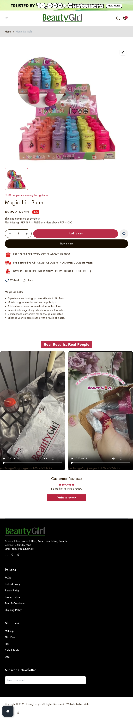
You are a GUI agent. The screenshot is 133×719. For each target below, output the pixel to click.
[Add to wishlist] (124, 233)
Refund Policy (12, 584)
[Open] (7, 711)
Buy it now (66, 243)
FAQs (8, 577)
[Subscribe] (82, 680)
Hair (7, 644)
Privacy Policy (12, 597)
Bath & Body (12, 650)
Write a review (66, 497)
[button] (125, 18)
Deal (7, 657)
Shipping (9, 219)
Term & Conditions (15, 603)
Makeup (9, 631)
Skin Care (10, 637)
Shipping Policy (13, 610)
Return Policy (12, 590)
